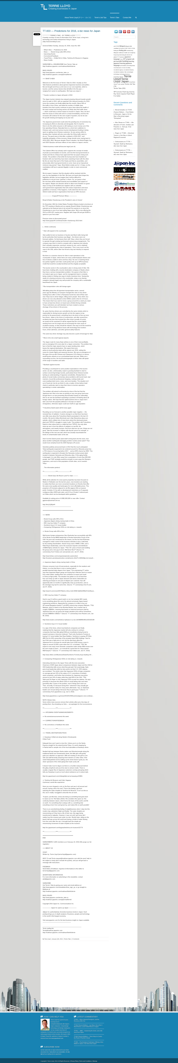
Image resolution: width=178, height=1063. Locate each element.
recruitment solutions (119, 72)
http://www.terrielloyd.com (51, 41)
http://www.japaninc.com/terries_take (55, 72)
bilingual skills (128, 46)
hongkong (132, 52)
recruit (123, 67)
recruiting (128, 67)
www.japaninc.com (52, 920)
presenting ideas (131, 65)
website (122, 84)
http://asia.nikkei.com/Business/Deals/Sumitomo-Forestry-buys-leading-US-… (68, 655)
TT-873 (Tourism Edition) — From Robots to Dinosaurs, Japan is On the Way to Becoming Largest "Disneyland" (124, 114)
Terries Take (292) (119, 88)
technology (116, 74)
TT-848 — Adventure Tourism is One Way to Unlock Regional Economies (124, 135)
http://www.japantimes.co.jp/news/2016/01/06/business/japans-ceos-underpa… (68, 696)
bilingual (122, 46)
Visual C (116, 84)
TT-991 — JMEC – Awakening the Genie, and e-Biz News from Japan (88, 1031)
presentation (123, 65)
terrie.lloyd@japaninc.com (67, 854)
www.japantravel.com (57, 1038)
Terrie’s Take (114, 17)
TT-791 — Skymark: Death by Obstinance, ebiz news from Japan (123, 144)
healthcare (121, 52)
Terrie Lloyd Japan (121, 80)
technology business (124, 74)
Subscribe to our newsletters (57, 1052)
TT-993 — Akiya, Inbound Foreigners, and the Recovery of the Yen (86, 1020)
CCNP (125, 48)
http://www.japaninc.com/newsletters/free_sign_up (59, 887)
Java (121, 59)
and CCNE (116, 46)
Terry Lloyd (47, 939)
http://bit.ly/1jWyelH (49, 504)
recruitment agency (118, 69)
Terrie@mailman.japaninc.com (52, 930)
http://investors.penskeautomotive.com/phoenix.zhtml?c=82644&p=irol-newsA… (69, 558)
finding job (116, 50)
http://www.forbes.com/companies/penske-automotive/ (60, 556)
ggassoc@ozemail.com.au (51, 500)
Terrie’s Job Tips (100, 17)
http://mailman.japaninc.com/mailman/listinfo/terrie (59, 66)
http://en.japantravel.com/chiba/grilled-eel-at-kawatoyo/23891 (63, 776)
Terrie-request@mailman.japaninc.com (64, 858)
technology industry (118, 76)
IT (117, 57)
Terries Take (67, 939)
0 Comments (75, 939)
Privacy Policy (74, 1061)
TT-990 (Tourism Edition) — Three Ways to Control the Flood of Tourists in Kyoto (88, 1037)
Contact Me (127, 17)
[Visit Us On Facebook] (120, 30)
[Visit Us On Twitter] (116, 30)
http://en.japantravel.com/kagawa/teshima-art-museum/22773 (63, 827)
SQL (125, 72)
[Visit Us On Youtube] (129, 30)
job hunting (123, 61)
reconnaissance (118, 67)
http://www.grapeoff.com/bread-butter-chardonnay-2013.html (62, 220)
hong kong (116, 54)
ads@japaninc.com (49, 879)
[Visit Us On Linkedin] (133, 30)
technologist (130, 72)
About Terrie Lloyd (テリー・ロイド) (78, 17)
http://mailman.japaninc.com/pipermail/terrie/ (57, 74)
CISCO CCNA (131, 48)
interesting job (122, 54)
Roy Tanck (117, 94)
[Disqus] (76, 972)
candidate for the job (119, 48)
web (119, 84)
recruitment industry (129, 69)
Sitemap (95, 1061)
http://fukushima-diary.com (79, 418)
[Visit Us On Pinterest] (124, 30)
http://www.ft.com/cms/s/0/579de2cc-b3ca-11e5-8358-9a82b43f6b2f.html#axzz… (69, 591)
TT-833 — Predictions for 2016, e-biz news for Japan (71, 31)
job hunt (116, 61)
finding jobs (122, 50)
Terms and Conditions (85, 1061)
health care (127, 52)
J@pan (45, 912)
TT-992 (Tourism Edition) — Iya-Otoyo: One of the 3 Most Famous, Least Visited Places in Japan (88, 1025)
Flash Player (131, 94)
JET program (127, 59)
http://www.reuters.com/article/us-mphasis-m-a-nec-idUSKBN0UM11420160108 (68, 620)
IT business (121, 57)
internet (128, 54)
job (133, 59)
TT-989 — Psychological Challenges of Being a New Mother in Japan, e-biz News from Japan (88, 1042)
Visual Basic (132, 82)
